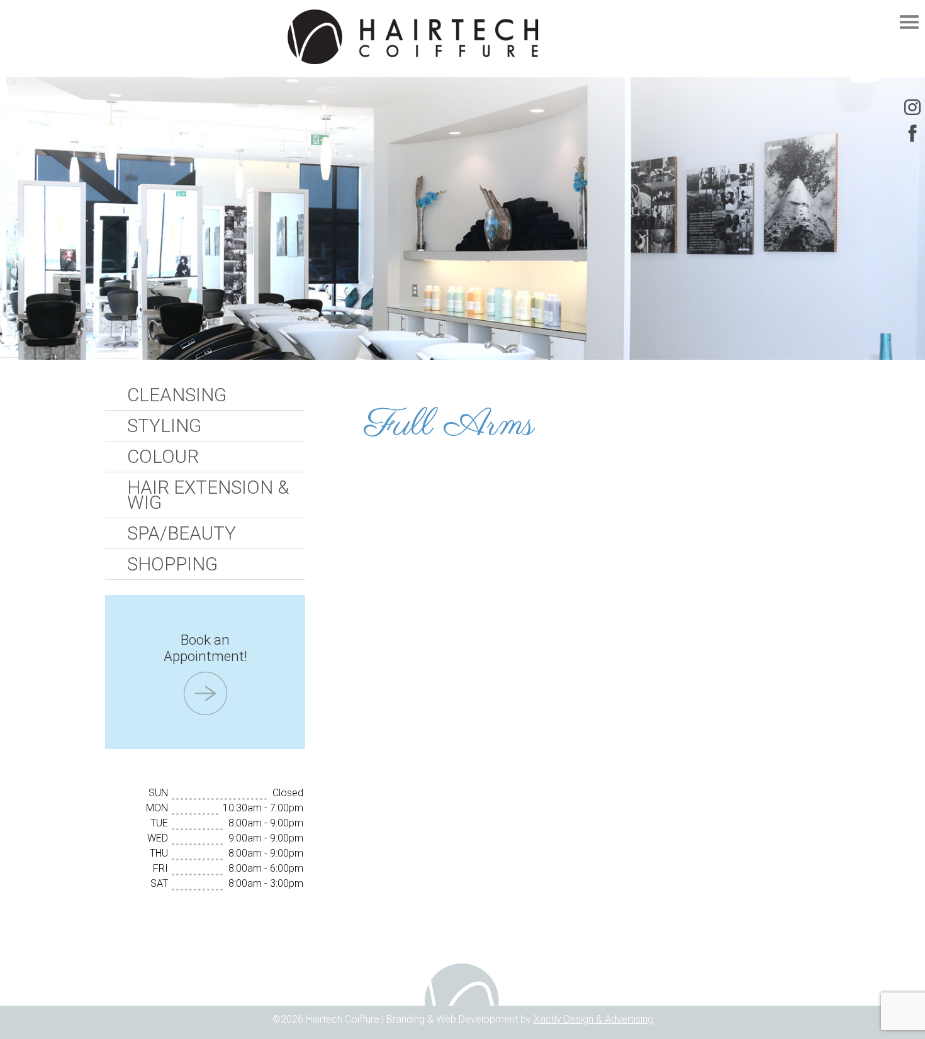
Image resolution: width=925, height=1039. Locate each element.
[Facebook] (912, 133)
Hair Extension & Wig (208, 495)
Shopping (172, 564)
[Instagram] (912, 106)
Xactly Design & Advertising (593, 1019)
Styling (164, 425)
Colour (163, 456)
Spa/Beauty (181, 533)
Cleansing (177, 395)
